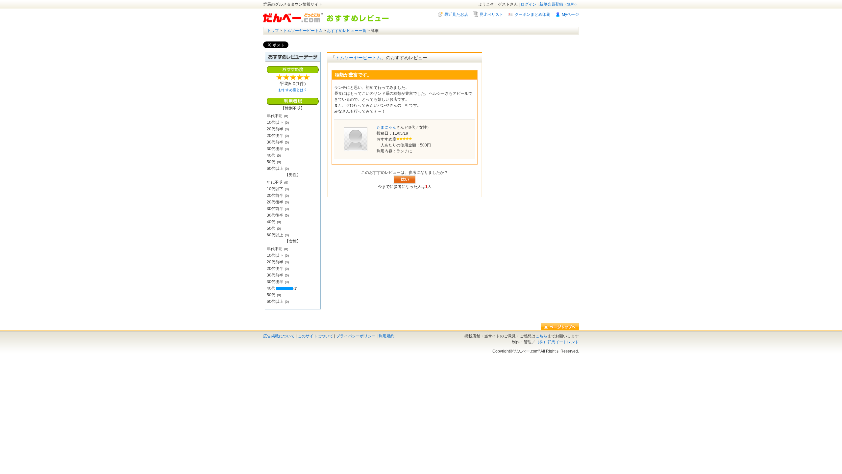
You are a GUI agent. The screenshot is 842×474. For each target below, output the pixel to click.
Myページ (570, 14)
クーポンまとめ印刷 (532, 14)
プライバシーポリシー (356, 336)
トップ (273, 30)
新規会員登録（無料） (559, 4)
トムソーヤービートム (303, 30)
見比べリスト (491, 14)
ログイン (528, 4)
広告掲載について (279, 336)
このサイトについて (315, 336)
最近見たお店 (456, 14)
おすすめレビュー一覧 (346, 30)
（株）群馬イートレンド (557, 342)
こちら (541, 336)
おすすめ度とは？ (292, 90)
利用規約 (386, 336)
